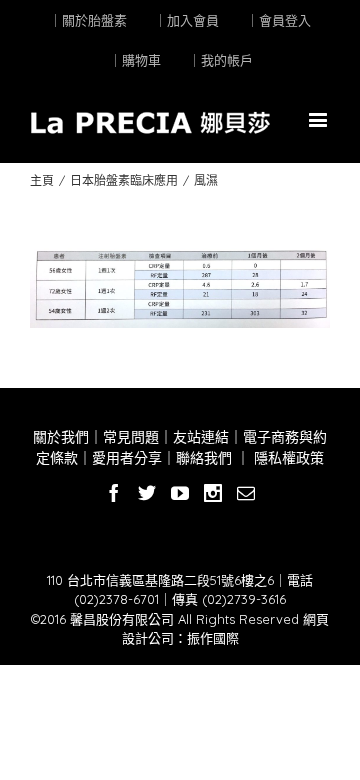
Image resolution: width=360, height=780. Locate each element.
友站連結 (201, 437)
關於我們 (61, 437)
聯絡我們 (204, 458)
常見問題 (131, 437)
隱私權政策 (287, 458)
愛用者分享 (127, 458)
